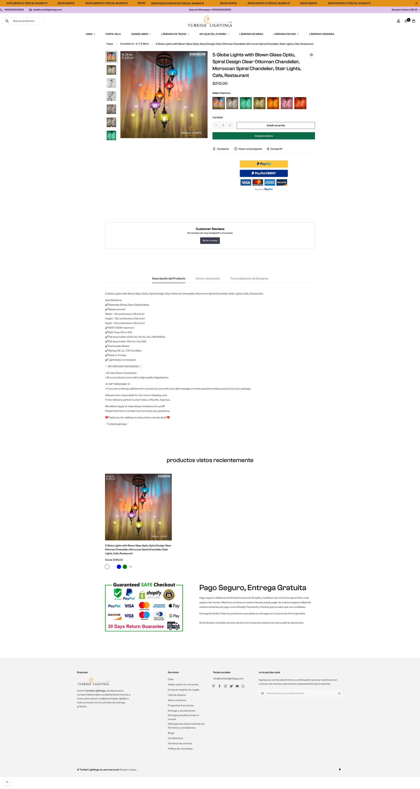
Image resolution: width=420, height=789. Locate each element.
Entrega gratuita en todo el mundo (183, 717)
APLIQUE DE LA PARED (212, 34)
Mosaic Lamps (127, 769)
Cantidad (217, 117)
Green (259, 103)
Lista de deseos (177, 695)
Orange (273, 103)
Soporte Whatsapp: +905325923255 (210, 9)
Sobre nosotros (177, 700)
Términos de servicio (180, 743)
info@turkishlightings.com (228, 678)
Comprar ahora (264, 135)
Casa (171, 679)
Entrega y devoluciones (181, 710)
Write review (210, 240)
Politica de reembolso (180, 748)
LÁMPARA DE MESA (251, 34)
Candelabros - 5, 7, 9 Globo (134, 43)
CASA (89, 34)
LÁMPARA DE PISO (285, 34)
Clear (232, 103)
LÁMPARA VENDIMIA (321, 34)
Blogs (171, 733)
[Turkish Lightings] (210, 21)
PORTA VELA (113, 34)
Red (300, 103)
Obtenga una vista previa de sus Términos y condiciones (186, 725)
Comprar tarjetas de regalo (183, 689)
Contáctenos (175, 738)
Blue (246, 103)
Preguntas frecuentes (181, 705)
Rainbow (218, 103)
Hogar (109, 43)
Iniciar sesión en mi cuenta (183, 684)
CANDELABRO (139, 34)
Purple (287, 103)
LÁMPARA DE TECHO (173, 34)
